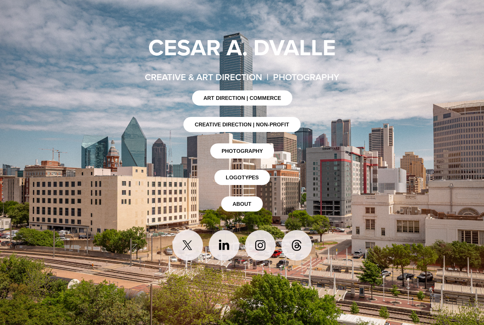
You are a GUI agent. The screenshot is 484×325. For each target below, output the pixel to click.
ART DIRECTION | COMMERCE (242, 98)
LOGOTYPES (242, 177)
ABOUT (242, 204)
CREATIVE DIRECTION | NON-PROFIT (242, 124)
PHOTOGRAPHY (242, 151)
